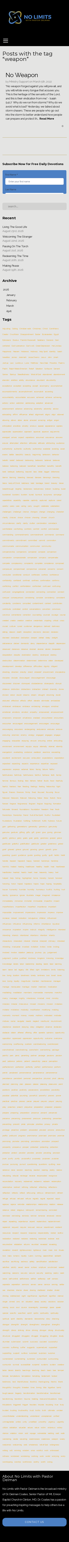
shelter (50, 1290)
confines (35, 580)
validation (13, 1427)
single (4, 1302)
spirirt (29, 1313)
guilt (50, 855)
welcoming (17, 1445)
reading (45, 1170)
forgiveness (22, 804)
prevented (57, 1118)
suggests (31, 1347)
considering (29, 598)
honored (58, 878)
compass (42, 557)
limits (53, 970)
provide (39, 1153)
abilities (14, 380)
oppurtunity (38, 1038)
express (16, 769)
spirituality (44, 1313)
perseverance (38, 1073)
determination (19, 660)
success (5, 1347)
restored (16, 1239)
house (5, 889)
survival (16, 1364)
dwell (58, 695)
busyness (48, 494)
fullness (51, 821)
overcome (58, 1038)
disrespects (49, 683)
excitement (16, 758)
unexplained (46, 1416)
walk (63, 1433)
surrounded (42, 1359)
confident (17, 580)
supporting (6, 1353)
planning (14, 1084)
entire (49, 741)
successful (52, 1342)
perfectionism (8, 1067)
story (48, 1319)
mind (48, 998)
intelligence (51, 929)
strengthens (34, 1324)
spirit (13, 1319)
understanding (22, 1416)
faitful (51, 769)
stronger (42, 1330)
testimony (6, 1382)
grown (41, 849)
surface (24, 1353)
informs (37, 924)
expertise (45, 763)
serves (33, 1284)
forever (5, 804)
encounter (6, 723)
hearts (23, 872)
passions (50, 1055)
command (60, 535)
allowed (60, 414)
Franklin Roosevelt (27, 340)
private (55, 1124)
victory (59, 1427)
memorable (38, 992)
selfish (33, 1279)
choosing (35, 517)
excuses (26, 758)
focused (41, 792)
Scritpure (48, 369)
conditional (17, 575)
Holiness (34, 351)
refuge (5, 1198)
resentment (49, 1227)
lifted (32, 970)
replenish (6, 1227)
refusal (13, 1198)
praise (29, 1101)
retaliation (18, 1244)
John (50, 357)
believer (47, 460)
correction (27, 615)
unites (18, 1422)
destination (26, 655)
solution (60, 1302)
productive (60, 1130)
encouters (18, 729)
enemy (24, 735)
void (26, 1433)
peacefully (36, 1061)
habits (56, 855)
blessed (30, 477)
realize (59, 1170)
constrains (17, 603)
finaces (12, 792)
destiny (35, 655)
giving (49, 832)
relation (52, 1204)
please (35, 1084)
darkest (47, 626)
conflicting (6, 586)
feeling (42, 786)
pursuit (23, 1164)
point (61, 1084)
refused (20, 1198)
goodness (44, 838)
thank (60, 1382)
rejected (50, 1198)
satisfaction (53, 1261)
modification (35, 1010)
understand (35, 1416)
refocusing (31, 1193)
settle (61, 1284)
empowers (6, 718)
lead (51, 964)
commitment (21, 540)
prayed (36, 1101)
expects (25, 763)
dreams (26, 695)
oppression (27, 1038)
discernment (48, 672)
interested (18, 941)
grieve (18, 849)
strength (5, 1330)
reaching (28, 1170)
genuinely (53, 826)
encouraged (18, 723)
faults (46, 781)
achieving (57, 397)
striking (21, 1330)
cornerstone (16, 615)
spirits (35, 1313)
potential (14, 1095)
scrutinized (52, 1267)
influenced (51, 918)
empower (17, 718)
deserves (15, 649)
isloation (21, 952)
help (12, 878)
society (44, 1302)
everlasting (18, 752)
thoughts (16, 1387)
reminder (6, 1216)
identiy (5, 895)
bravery (54, 483)
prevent (16, 1124)
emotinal (54, 706)
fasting (20, 781)
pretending (46, 1118)
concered (42, 569)
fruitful (47, 815)
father (39, 781)
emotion (25, 712)
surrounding (53, 1359)
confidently (7, 580)
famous (13, 781)
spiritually (54, 1313)
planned (5, 1084)
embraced (6, 706)
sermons (25, 1284)
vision (20, 1433)
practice (14, 1101)
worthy (36, 1462)
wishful (39, 1450)
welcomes (6, 1445)
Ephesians (6, 340)
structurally (59, 1330)
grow (55, 849)
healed (13, 867)
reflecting (43, 1187)
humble (22, 889)
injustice (55, 924)
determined (31, 660)
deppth (52, 643)
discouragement (38, 678)
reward (15, 1250)
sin (23, 1302)
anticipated (6, 426)
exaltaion (37, 752)
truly (62, 1405)
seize (4, 1279)
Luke (27, 363)
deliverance (7, 643)
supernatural (41, 1347)
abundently (51, 380)
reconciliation (7, 1181)
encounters (58, 718)
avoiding (55, 449)
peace (44, 1061)
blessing (55, 477)
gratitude (35, 844)
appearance (50, 426)
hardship (54, 861)
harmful (5, 867)
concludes (6, 575)
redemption (56, 1181)
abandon (5, 380)
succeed (43, 1342)
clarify (18, 523)
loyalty (16, 981)
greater (44, 844)
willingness (54, 1445)
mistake (5, 1010)
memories (48, 992)
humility (30, 889)
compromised (19, 569)
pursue (5, 1164)
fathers (33, 781)
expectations (47, 758)
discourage (51, 678)
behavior (55, 454)
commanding (7, 535)
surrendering (19, 1359)
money (24, 1015)
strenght (24, 1324)
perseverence (51, 1073)
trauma (27, 1399)
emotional (6, 712)
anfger (49, 420)
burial (31, 494)
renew (58, 1216)
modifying (46, 1010)
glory (19, 838)
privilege (5, 1130)
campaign (58, 494)
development (7, 666)
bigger (46, 472)
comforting (18, 529)
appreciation (18, 432)
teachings (26, 1370)
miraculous (23, 1004)
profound (13, 1136)
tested (54, 1376)
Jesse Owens (33, 357)
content (48, 603)
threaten (25, 1387)
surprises (42, 1353)
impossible (6, 912)
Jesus (43, 357)
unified (56, 1416)
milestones (31, 998)
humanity (13, 889)
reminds (25, 1216)
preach (20, 1107)
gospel (52, 838)
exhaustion (36, 758)
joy (44, 952)
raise (13, 1170)
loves (59, 975)
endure (59, 729)
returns (27, 1244)
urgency (51, 1422)
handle (5, 861)
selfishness (24, 1279)
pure (4, 1158)
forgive (40, 804)
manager (57, 981)
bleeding (21, 477)
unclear (59, 1410)
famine (5, 781)
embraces (17, 706)
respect (15, 1233)
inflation (42, 918)
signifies (52, 1296)
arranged (6, 437)
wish (46, 1450)
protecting (44, 1147)
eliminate (45, 701)
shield (56, 1290)
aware (4, 454)
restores (24, 1239)
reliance (5, 1210)
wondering (25, 1456)
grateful (15, 844)
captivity (34, 500)
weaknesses (34, 1439)
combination (42, 523)
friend (25, 815)
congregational (18, 592)
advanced (49, 403)
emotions (16, 712)
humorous (40, 889)
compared (32, 552)
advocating (6, 414)
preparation (38, 1107)
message (13, 998)
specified (21, 1313)
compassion (32, 557)
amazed (33, 420)
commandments (22, 535)
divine (61, 689)
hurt (63, 889)
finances (20, 792)
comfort (36, 529)
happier (13, 861)
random (20, 1170)
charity (5, 517)
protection (54, 1147)
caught (36, 506)
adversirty (38, 409)
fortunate (6, 809)
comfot (44, 529)
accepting (27, 386)
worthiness (27, 1462)
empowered (44, 712)
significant (43, 1296)
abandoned (47, 374)
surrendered (7, 1359)
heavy (50, 872)
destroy (53, 655)
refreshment (50, 1193)
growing (33, 849)
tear (54, 1370)
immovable (37, 901)
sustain (53, 1364)
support (16, 1353)
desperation (7, 655)
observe (48, 1027)
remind (33, 1216)
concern (60, 569)
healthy (39, 867)
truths (37, 1410)
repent (32, 1221)
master (34, 987)
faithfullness (7, 775)
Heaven (16, 351)
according (49, 391)
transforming (7, 1399)
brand (47, 483)
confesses (35, 575)
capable (26, 500)
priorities (39, 1124)
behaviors (46, 454)
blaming (12, 477)
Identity (52, 351)
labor (22, 964)
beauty (28, 454)
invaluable (16, 947)
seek (62, 1273)
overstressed (52, 1044)
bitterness (55, 472)
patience (11, 1061)
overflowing (18, 1044)
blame (5, 477)
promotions (35, 1141)
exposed (53, 763)
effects (23, 701)
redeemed (28, 1181)
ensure (33, 741)
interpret (43, 941)
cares (12, 506)
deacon (12, 632)
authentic (18, 449)
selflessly (42, 1279)
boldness (25, 483)
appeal (40, 426)
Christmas (37, 329)
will (10, 1450)
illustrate (30, 895)
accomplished (56, 386)
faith (53, 775)
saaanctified (48, 1256)
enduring (6, 735)
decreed (5, 638)
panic (17, 1055)
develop (18, 666)
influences (6, 924)
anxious (33, 426)
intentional (24, 935)
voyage (33, 1433)
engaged (39, 735)
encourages (44, 723)
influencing (27, 924)
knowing (50, 958)
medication (52, 987)
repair (4, 1221)
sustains (44, 1364)
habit (63, 855)
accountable (21, 397)
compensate (53, 557)
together (51, 1387)
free (51, 809)
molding (55, 1010)
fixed (34, 792)
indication (22, 918)
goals (25, 838)
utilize (5, 1427)
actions (5, 403)
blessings (47, 477)
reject (57, 1198)
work (42, 1456)
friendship (17, 815)
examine (46, 752)
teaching (35, 1370)
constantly (6, 603)
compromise (31, 569)
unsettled (33, 1422)
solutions (52, 1302)
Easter (37, 334)
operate (42, 1032)
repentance (23, 1221)
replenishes (41, 1221)
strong (50, 1330)
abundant (41, 380)
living (9, 975)
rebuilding (6, 1176)
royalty (24, 1256)
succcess (34, 1342)
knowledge (7, 964)
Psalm (4, 369)
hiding (17, 878)
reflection (6, 1193)
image (37, 895)
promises (52, 1136)
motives (5, 1021)
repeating (13, 1221)
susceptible (25, 1364)
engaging (6, 741)
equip (35, 746)
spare (52, 1307)
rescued (31, 1227)
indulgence (33, 918)
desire (47, 649)
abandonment (59, 374)
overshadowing (39, 1044)
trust (32, 1410)
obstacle (5, 1032)
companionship (8, 552)
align (54, 414)
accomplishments (9, 391)
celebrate (45, 506)
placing (61, 1078)
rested (53, 1233)
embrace (26, 706)
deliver (16, 643)
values (30, 1427)
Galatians (41, 340)
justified (23, 958)
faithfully (18, 775)
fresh (57, 809)
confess (44, 575)
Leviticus (19, 363)
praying (59, 1101)
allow (20, 420)
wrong (49, 1462)
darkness (55, 626)
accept (35, 386)
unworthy (42, 1422)
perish (5, 1073)
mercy (5, 998)
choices (13, 517)
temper (61, 1370)
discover (16, 683)
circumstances (8, 523)
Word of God (36, 374)
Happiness (6, 351)
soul (17, 1307)
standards (29, 1319)
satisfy (13, 1267)
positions (6, 1090)
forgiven (32, 804)
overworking (45, 1050)
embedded (55, 701)
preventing (6, 1124)
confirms (55, 580)
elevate (37, 701)
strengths (56, 1324)
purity (17, 1158)
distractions (25, 689)
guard (14, 855)
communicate (8, 546)
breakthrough (8, 489)
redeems (38, 1181)
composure (7, 569)
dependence (41, 643)
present (44, 1113)
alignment (39, 414)
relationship (42, 1204)
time (32, 1387)
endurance (41, 729)
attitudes (32, 443)
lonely (33, 975)
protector (6, 1153)
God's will (30, 346)
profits (5, 1136)
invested (25, 947)
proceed (42, 1130)
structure (6, 1336)
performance (47, 1067)
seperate (6, 1284)
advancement (8, 409)
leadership (30, 964)
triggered (17, 1405)
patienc (19, 1061)
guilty (44, 855)
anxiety (25, 426)
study (61, 1336)
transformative (42, 1393)
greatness (52, 844)
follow (39, 798)
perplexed (13, 1073)
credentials (38, 620)
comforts (27, 529)
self (48, 1279)
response (32, 1233)
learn (4, 970)
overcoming (7, 1044)
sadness (24, 1261)
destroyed (44, 655)
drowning (50, 695)
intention (43, 935)
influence (17, 924)
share (25, 1290)
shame (19, 1290)
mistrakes (15, 1010)
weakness (45, 1439)
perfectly (29, 1067)
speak (58, 1307)
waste (15, 1439)
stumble (5, 1342)
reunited (35, 1244)
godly (36, 838)
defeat (41, 638)
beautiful (19, 454)
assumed (40, 437)
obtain (13, 1032)
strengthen (45, 1324)
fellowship (50, 786)
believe (5, 466)
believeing (29, 460)
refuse (28, 1198)
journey (38, 952)
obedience (6, 1027)
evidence (28, 752)
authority (27, 449)
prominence (32, 1136)
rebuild (15, 1176)
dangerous (38, 626)
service (47, 1284)
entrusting (58, 741)
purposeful (26, 1158)
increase (5, 918)
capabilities (7, 500)
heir (56, 872)
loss (48, 975)
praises (22, 1101)
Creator (5, 334)
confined (26, 580)
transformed (55, 1393)
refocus (40, 1193)
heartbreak (60, 867)
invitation (34, 947)
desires (41, 649)
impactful (48, 901)
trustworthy (23, 1410)
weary (62, 1439)
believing (14, 466)
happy (29, 861)
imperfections (8, 907)
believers (39, 460)
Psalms (61, 363)
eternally (43, 746)
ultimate (51, 1410)
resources (6, 1233)
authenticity (7, 449)
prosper (25, 1147)
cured (19, 626)
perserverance (25, 1073)
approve (45, 432)
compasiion (7, 557)
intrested (61, 941)
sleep (36, 1302)
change (42, 512)
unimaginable (8, 1422)
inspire (25, 929)
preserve (6, 1118)
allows (13, 420)
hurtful (49, 889)
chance (26, 512)
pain (11, 1055)
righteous (37, 1250)
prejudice (28, 1107)
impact (56, 901)
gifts (28, 832)
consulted (27, 603)
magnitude (25, 981)
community (46, 546)
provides (30, 1153)
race (58, 1164)
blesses (38, 477)
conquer (5, 598)
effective (14, 701)
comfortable (7, 529)
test (14, 1382)
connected (30, 592)
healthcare (30, 867)
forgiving (48, 804)
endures (50, 729)
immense (19, 901)
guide (30, 855)
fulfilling (27, 821)
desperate (56, 649)
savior (27, 1267)
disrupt (58, 683)
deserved (6, 649)
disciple (14, 678)
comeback (52, 523)
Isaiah (59, 351)
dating (5, 632)
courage (55, 615)
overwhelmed (8, 1050)
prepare (5, 1113)
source (24, 1307)
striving (35, 1330)
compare (41, 552)
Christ (45, 329)
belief (12, 460)
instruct (33, 929)
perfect (37, 1067)
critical (55, 620)
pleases (28, 1084)
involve (14, 952)
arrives (14, 437)
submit (25, 1342)
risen (45, 1250)
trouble (41, 1405)
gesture (14, 832)
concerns (51, 569)
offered (21, 1032)
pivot (54, 1078)
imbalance (56, 895)
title (44, 1387)
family (58, 775)
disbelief (37, 672)
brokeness (27, 489)
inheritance (46, 924)
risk (55, 1250)
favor (52, 781)
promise (60, 1136)
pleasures (53, 1084)
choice (20, 517)
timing (39, 1387)
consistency (50, 598)
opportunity (60, 1032)
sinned (12, 1302)
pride (23, 1124)
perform (57, 1067)
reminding (16, 1216)
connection (51, 592)
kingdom (41, 958)
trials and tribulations (48, 1399)
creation (20, 620)
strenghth (15, 1324)
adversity (47, 409)
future (59, 821)
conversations (35, 609)
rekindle (20, 1204)
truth (44, 1410)
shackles (10, 1290)
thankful (33, 1382)
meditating (6, 992)
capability (17, 500)
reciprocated (42, 1176)
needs (28, 1021)
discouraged (24, 678)
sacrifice (5, 1261)
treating (35, 1399)
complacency (16, 563)
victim (43, 1427)
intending (6, 935)
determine (42, 660)
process (51, 1130)
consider (39, 598)
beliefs (5, 460)
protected (34, 1147)
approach (28, 432)
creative (28, 620)
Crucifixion (14, 334)
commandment (36, 535)
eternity (59, 746)
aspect (21, 437)
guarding (6, 855)
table (4, 1370)
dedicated (15, 638)
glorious (12, 838)
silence (60, 1296)
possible (5, 1095)
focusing (49, 792)
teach (43, 1370)
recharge (23, 1176)
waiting (51, 1433)
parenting (25, 1055)
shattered (41, 1290)
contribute (6, 609)
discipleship (60, 672)
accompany (44, 386)
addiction (20, 403)
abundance (30, 380)
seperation (15, 1284)
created (5, 620)
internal (35, 941)
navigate (20, 1021)
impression (41, 912)
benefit (58, 466)
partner (34, 1055)
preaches (11, 1107)
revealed (43, 1244)
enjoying (25, 741)
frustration (17, 821)
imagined (46, 895)
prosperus (16, 1147)
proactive (15, 1130)
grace (59, 838)
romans (16, 1256)
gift (33, 832)
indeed (14, 918)
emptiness (27, 718)
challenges (6, 512)
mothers (39, 1015)
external (24, 769)
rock (4, 1256)
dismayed (26, 683)
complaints (28, 563)
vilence (5, 1433)
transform (18, 1399)
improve (59, 912)
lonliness (41, 975)
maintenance (46, 981)
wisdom (25, 1450)
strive (28, 1330)
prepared (48, 1107)
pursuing (14, 1164)
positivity (23, 1090)
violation (13, 1433)
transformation (29, 1393)
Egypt (56, 334)
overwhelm (34, 1050)
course (62, 615)
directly (23, 672)
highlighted (26, 878)
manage (5, 987)
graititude (6, 844)
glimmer (57, 832)
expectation (59, 758)
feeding (26, 786)
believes (56, 460)
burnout (38, 494)
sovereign (44, 1307)
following (32, 798)
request (15, 1227)
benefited (41, 466)
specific (13, 1313)
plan (21, 1084)
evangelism (7, 752)
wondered (15, 1456)
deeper (34, 638)
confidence (54, 575)
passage (41, 1055)
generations (22, 826)
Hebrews (25, 351)
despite (17, 655)
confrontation (25, 586)
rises (50, 1250)
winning (17, 1450)
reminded (53, 1210)
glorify (5, 838)
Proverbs (53, 363)
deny (32, 643)
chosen (44, 517)
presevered (26, 1118)
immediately (7, 901)
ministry (55, 998)
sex (3, 1290)
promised (42, 1136)
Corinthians (53, 329)
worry (63, 1456)
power (58, 1095)
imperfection (20, 907)
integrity (41, 929)
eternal (51, 746)
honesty (43, 878)
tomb (59, 1387)
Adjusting (6, 329)
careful (5, 506)
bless (4, 483)
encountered (47, 718)
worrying (55, 1456)
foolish (52, 798)
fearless (12, 786)
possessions (33, 1090)
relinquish (30, 1210)
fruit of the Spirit (36, 815)
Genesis (49, 340)
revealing (53, 1244)
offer (35, 1032)
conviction (46, 609)
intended (61, 929)
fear (19, 786)
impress (51, 912)
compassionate (19, 557)
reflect (22, 1193)
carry (30, 506)
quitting (52, 1164)
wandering (6, 1439)
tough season (7, 1393)
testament (46, 1376)
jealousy (30, 952)
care (17, 506)
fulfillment (36, 821)
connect (61, 592)
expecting (16, 763)
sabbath (58, 1256)
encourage (55, 723)
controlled (17, 609)
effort (30, 701)
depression (60, 643)
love (4, 981)
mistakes (58, 1004)
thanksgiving (44, 1382)
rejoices (5, 1204)
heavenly (43, 872)
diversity (53, 689)
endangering (30, 729)
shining (5, 1296)
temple (5, 1376)
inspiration (17, 929)
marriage (25, 987)
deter (50, 660)
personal (27, 1078)
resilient (58, 1227)
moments (6, 1015)
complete (39, 563)
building (56, 489)
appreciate (6, 432)
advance (18, 409)
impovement (18, 912)
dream (33, 695)
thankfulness (22, 1382)
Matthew (34, 363)
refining (25, 1187)
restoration (6, 1239)
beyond (28, 472)
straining (55, 1319)
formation (57, 804)
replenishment (54, 1221)
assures (59, 437)
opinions (50, 1032)
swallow (60, 1364)
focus (57, 792)
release (60, 1204)
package (55, 1050)
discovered (6, 683)
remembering (41, 1210)
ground (26, 849)
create (12, 620)
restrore (51, 1239)
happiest (21, 861)
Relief (31, 369)
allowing (5, 420)
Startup (13, 374)
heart (30, 872)
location (16, 975)
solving (5, 1307)
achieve (49, 397)
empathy (33, 712)
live (3, 975)
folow (46, 798)
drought (41, 695)
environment (18, 746)
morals (31, 1015)
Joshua (5, 363)
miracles (5, 1004)
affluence (23, 414)
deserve (24, 649)
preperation (24, 1113)
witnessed (54, 1450)
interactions (7, 941)
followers (14, 798)
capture (52, 500)
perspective (37, 1078)
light (37, 970)
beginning (36, 454)
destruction (7, 660)
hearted (16, 872)
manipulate (15, 987)
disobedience (37, 683)
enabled (36, 718)
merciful (58, 992)
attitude (41, 443)
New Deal (44, 363)
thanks (53, 1382)
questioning (32, 1164)
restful (60, 1233)
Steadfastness (23, 374)
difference (27, 666)
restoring (33, 1239)
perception (53, 1061)
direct (30, 672)
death (19, 632)
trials (60, 1399)
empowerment (57, 712)
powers (51, 1095)
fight (58, 786)
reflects (15, 1193)
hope (42, 884)
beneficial (32, 466)
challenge (17, 512)
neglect (36, 1021)
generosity (33, 826)
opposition (6, 1038)
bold (32, 483)
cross (62, 620)
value (36, 1427)
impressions (30, 912)
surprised (33, 1353)
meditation (17, 992)
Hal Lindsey (56, 346)
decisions (37, 632)
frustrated (56, 815)
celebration (54, 506)
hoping (49, 884)
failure (45, 769)
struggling (44, 1336)
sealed (61, 1267)
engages (48, 735)
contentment (37, 603)
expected (6, 763)
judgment (6, 958)
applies (59, 426)
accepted (17, 386)
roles (9, 1256)
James (14, 357)
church (51, 517)
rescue (39, 1227)
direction (14, 672)
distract (45, 689)
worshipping (7, 1462)
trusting (13, 1410)
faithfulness (28, 775)
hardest (36, 861)
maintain (35, 981)
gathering (11, 826)
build (63, 489)
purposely (36, 1158)
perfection (19, 1067)
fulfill (44, 821)
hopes (36, 884)
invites (42, 947)
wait (57, 1433)
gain (4, 826)
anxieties (17, 426)
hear (36, 872)
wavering (23, 1439)
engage (57, 735)
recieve (32, 1176)
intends (15, 935)
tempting (36, 1376)
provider (22, 1153)
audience (60, 443)
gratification (25, 844)
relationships (31, 1204)
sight (24, 1296)
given (38, 832)
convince (6, 615)
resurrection (7, 1244)
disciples (6, 678)
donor (12, 695)
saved (20, 1267)
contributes (57, 603)
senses (55, 1279)
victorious (51, 1427)
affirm (15, 414)
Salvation (39, 369)
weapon (55, 1439)
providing (47, 1153)
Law (12, 363)
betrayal (11, 472)
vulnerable (41, 1433)
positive (14, 1090)
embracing (35, 706)
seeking (48, 1273)
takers (10, 1370)
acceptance (7, 386)
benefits (50, 466)
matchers (42, 987)
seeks (55, 1273)
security (39, 1273)
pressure (36, 1118)
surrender (31, 1359)
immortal (27, 901)
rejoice (13, 1204)
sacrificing (15, 1261)
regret (42, 1198)
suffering (14, 1347)
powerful (42, 1095)
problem (23, 1130)
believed (19, 460)
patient (27, 1061)
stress (13, 1330)
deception (27, 632)
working (34, 1456)
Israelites (6, 357)
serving (55, 1284)
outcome (48, 1038)
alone (26, 420)
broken (48, 489)
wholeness (33, 1445)
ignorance (14, 895)
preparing (14, 1113)
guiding (37, 855)
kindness (32, 958)
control (25, 609)
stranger (5, 1324)
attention (23, 443)
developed (59, 660)
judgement (52, 952)
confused (46, 586)
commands (49, 535)
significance (32, 1296)
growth (48, 849)
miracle (14, 1004)
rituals (61, 1250)
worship (17, 1462)
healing (21, 867)
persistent (18, 1078)
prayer (51, 1101)
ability (21, 380)
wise (33, 1450)
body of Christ (14, 483)
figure (4, 792)
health (46, 867)
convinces (56, 609)
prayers (44, 1101)
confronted (36, 586)
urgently (60, 1422)
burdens (15, 494)
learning (58, 964)
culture (12, 626)
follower (23, 798)
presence (35, 1113)
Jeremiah (22, 357)
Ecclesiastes (47, 334)
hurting (57, 889)
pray (4, 1107)
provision (56, 1153)
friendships (7, 815)
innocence (6, 929)
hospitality (57, 884)
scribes (34, 1267)
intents (52, 935)
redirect (17, 1187)
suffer (22, 1347)
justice (15, 958)
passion (59, 1055)
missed (33, 1004)
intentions (34, 935)
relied (13, 1210)
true (56, 1405)
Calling (15, 329)
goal (30, 838)
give (44, 832)
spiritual (5, 1319)
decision (46, 632)
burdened (6, 494)
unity (24, 1422)
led (15, 970)
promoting (25, 1141)
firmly (27, 792)
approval (37, 432)
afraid (31, 414)
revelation (6, 1250)
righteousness (25, 1250)
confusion (6, 592)
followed (5, 798)
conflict (15, 586)
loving (9, 981)
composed (59, 563)
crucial (5, 626)
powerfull (33, 1095)
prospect (55, 1141)
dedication (25, 638)
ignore (22, 895)
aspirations (30, 437)
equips (28, 746)
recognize (53, 1176)
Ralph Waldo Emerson (18, 369)
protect (14, 1153)
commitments (8, 540)
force (59, 798)
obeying (25, 1027)
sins (18, 1302)
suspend (35, 1364)
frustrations (7, 821)
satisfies (5, 1267)
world (47, 1456)
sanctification (41, 1261)
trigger (25, 1405)
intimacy (51, 941)
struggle (34, 1336)
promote (15, 1141)
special (5, 1313)
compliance (49, 563)
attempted (14, 443)
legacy (21, 970)
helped (5, 878)
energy (31, 735)
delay (48, 638)
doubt (19, 695)
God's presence (18, 346)
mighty (22, 998)
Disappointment (26, 334)
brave (61, 483)
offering (28, 1032)
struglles (53, 1336)
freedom (44, 809)
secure (32, 1273)
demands (25, 643)
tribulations (7, 1405)
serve (40, 1284)
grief (4, 849)
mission (50, 1004)
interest (27, 941)
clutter (32, 523)
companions (21, 552)
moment (15, 1015)
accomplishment (25, 391)
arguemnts (54, 432)
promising (6, 1141)
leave (10, 970)
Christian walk (25, 329)
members (28, 992)
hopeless (28, 884)
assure (5, 443)
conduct (26, 575)
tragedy (18, 1393)
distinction (15, 689)
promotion (46, 1141)
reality (52, 1170)
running (38, 1256)
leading (39, 964)
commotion (51, 540)
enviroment (7, 746)
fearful (5, 786)
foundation (35, 809)
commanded (53, 529)
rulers (30, 1256)
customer (28, 626)
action (12, 403)
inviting (56, 947)
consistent (60, 598)
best (4, 472)
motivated (48, 1015)
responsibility (43, 1233)
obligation (40, 1027)
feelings (34, 786)
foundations (24, 809)
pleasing (43, 1084)
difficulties (38, 666)
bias (35, 472)
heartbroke (6, 872)
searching (6, 1273)
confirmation (45, 580)
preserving (15, 1118)
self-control (13, 1279)
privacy (47, 1124)
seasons (15, 1273)
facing (38, 769)
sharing (33, 1290)
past (4, 1061)
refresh (60, 1193)
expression (6, 769)
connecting (40, 592)
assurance (50, 437)
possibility (55, 1090)
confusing (56, 586)
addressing (30, 403)
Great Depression (43, 346)
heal (52, 867)
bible (40, 472)
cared (59, 500)
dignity (47, 666)
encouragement (31, 723)
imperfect (32, 907)
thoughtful (6, 1387)
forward (15, 809)
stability (19, 1319)
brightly (18, 489)
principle (30, 1124)
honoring (5, 884)
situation (29, 1302)
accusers (31, 397)
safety (31, 1261)
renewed (50, 1216)
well (25, 1445)
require (23, 1227)
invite (49, 947)
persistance (7, 1078)
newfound (45, 1021)
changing (50, 512)
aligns (47, 414)
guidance (22, 855)
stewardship (39, 1319)
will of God (43, 1445)
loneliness (25, 975)
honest (51, 878)
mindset (40, 998)
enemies (15, 735)
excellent (6, 758)
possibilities (45, 1090)
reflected (33, 1187)
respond (23, 1233)
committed (32, 540)
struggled (16, 1336)
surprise (51, 1353)
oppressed (16, 1038)
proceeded (33, 1130)
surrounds (6, 1364)
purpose (55, 1158)
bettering (20, 472)
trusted (5, 1410)
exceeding (56, 752)
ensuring (41, 741)
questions (43, 1164)
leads (46, 964)
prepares (57, 1107)
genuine (5, 832)
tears (49, 1370)
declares (54, 632)
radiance (5, 1170)
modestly (24, 1010)
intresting (6, 947)
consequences (17, 598)
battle (11, 454)
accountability (8, 397)
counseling (37, 615)
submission (16, 1342)
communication (22, 546)
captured (43, 500)
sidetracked (15, 1296)
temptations (15, 1376)
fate (26, 781)
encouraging (7, 729)
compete (6, 563)
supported (53, 1347)
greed (60, 844)
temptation (26, 1376)
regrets (36, 1198)
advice (55, 409)
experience (34, 763)
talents (18, 1370)
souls (12, 1307)
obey (32, 1027)
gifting (22, 832)
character (60, 512)
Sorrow (5, 374)
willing (5, 1450)
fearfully (59, 781)
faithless (45, 775)
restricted (42, 1239)
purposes (46, 1158)
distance (5, 689)
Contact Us (34, 1522)
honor (13, 884)
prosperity (6, 1147)
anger (56, 420)
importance (42, 907)
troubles (33, 1405)
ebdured (6, 701)
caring (23, 506)
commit (42, 540)
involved (5, 952)
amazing (41, 420)
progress (21, 1136)
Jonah (55, 357)
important (52, 907)
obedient (16, 1027)
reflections (52, 1187)
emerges (46, 706)
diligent (54, 666)
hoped (20, 884)
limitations (45, 970)
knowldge (59, 958)
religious (20, 1210)
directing (6, 672)
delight (55, 638)
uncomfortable (8, 1416)
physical (47, 1078)
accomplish (38, 391)
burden (24, 494)
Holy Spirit (43, 351)
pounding (24, 1095)
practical (5, 1101)
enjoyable (16, 741)
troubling (49, 1405)
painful (5, 1055)
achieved (40, 397)
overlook (28, 1044)
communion (35, 546)
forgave (13, 804)
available (46, 449)
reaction (37, 1170)
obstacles (57, 1027)
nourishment (56, 1021)
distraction (36, 689)
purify (10, 1158)
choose (27, 517)
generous (43, 826)
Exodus (16, 340)
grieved (11, 849)
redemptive (7, 1187)
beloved (22, 466)
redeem (46, 1181)
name (13, 1021)
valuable (22, 1427)
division (5, 695)
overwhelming (21, 1050)
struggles (25, 1336)
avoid (62, 449)
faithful (38, 775)
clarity (25, 523)
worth (43, 1462)
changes (34, 512)
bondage (39, 483)
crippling (47, 620)
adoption (39, 403)
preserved (53, 1113)
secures (24, 1273)
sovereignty (33, 1307)
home (35, 878)
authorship (37, 449)
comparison (51, 552)
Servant (57, 369)
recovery (18, 1181)
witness (5, 1456)
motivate (57, 1015)
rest (57, 1239)
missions (41, 1004)
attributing (50, 443)
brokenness (38, 489)
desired (33, 649)
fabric (32, 769)
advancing (28, 409)
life (27, 970)
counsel (46, 615)
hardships (45, 861)
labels (15, 964)
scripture (42, 1267)
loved (53, 975)
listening (61, 970)
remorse (41, 1216)
